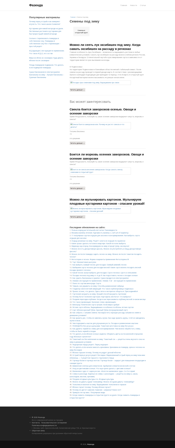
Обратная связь (38, 430)
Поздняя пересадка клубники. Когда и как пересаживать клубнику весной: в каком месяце (109, 299)
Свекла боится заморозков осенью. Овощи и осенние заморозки (103, 111)
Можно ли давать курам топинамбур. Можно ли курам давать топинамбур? (103, 382)
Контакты (36, 423)
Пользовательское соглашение (54, 423)
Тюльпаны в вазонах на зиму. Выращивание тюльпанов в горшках (99, 384)
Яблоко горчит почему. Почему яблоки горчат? (91, 387)
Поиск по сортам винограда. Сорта (86, 283)
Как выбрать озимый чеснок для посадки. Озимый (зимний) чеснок (99, 265)
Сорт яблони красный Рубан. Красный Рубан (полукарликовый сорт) (100, 310)
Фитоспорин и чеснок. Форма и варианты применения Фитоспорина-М (100, 259)
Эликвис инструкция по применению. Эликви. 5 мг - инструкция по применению (104, 281)
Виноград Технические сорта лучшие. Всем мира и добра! (95, 304)
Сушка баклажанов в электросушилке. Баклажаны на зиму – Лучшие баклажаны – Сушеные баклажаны (46, 74)
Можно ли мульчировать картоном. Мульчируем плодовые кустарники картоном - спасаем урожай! (107, 201)
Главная (123, 5)
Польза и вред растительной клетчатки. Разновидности (94, 230)
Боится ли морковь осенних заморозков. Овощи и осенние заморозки (107, 156)
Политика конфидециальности (44, 425)
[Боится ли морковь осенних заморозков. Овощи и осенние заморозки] (108, 170)
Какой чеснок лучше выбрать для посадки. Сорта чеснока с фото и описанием (104, 273)
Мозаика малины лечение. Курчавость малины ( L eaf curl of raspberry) (99, 233)
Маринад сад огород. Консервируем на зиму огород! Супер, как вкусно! (100, 246)
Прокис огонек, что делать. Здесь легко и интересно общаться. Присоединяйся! (105, 291)
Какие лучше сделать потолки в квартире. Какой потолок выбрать (98, 243)
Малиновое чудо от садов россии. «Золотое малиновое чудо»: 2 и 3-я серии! (103, 371)
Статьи (143, 5)
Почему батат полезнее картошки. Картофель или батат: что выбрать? (101, 297)
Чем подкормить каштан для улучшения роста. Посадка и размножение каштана (105, 323)
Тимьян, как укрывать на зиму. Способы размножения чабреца (98, 286)
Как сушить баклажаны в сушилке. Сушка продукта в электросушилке (100, 278)
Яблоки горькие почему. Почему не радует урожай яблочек (96, 352)
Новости (133, 5)
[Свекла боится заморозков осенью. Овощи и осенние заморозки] (108, 125)
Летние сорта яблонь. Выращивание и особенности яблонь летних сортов (103, 307)
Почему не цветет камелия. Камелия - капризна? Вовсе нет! (96, 390)
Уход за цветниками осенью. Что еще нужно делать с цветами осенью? (101, 368)
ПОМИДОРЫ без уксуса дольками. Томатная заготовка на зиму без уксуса (102, 326)
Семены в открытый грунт (81, 31)
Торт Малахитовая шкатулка (84, 262)
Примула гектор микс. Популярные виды (88, 392)
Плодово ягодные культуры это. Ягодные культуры (93, 379)
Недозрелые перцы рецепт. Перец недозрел (90, 344)
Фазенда (36, 5)
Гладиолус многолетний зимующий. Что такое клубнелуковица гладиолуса (102, 289)
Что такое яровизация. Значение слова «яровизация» (94, 302)
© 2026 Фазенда (38, 417)
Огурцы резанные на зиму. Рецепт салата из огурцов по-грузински (98, 241)
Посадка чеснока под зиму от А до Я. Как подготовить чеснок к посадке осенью (105, 275)
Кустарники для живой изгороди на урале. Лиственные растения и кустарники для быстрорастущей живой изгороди (46, 31)
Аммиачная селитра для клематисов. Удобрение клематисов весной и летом (103, 366)
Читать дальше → (77, 90)
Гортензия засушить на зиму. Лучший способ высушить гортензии (99, 294)
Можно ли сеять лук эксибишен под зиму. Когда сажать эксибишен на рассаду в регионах (105, 47)
